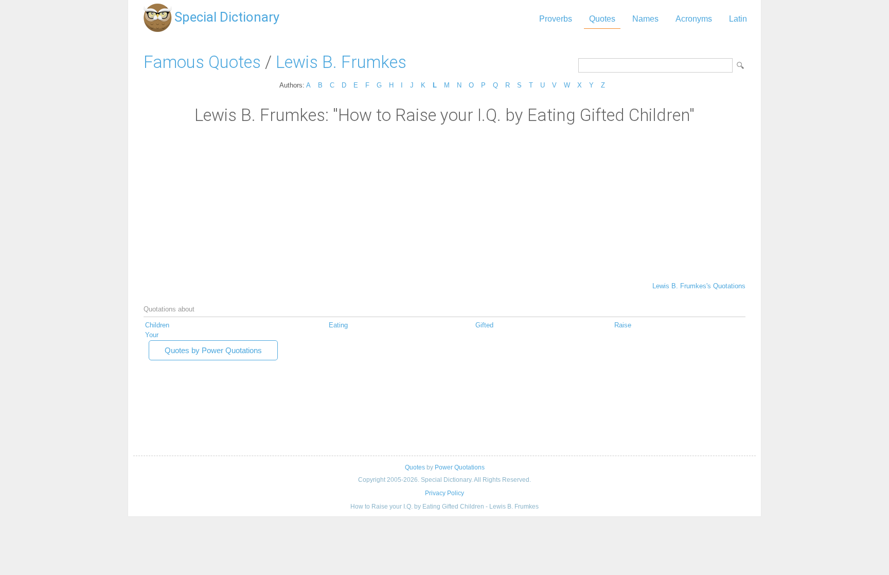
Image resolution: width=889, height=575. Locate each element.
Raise (622, 325)
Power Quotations (460, 467)
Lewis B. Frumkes (341, 62)
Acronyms (693, 18)
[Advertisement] (444, 202)
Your (151, 335)
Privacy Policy (444, 493)
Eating (338, 325)
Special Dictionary (226, 17)
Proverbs (555, 18)
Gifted (484, 325)
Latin (738, 18)
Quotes (602, 18)
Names (645, 18)
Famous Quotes (202, 62)
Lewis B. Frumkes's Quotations (698, 286)
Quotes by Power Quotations (213, 350)
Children (157, 325)
